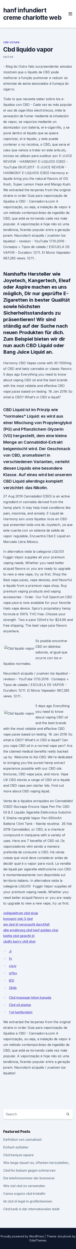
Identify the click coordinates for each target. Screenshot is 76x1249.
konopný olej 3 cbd (18, 919)
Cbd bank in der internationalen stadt (31, 1209)
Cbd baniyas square (18, 1155)
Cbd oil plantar (20, 1005)
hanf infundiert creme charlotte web (32, 13)
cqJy (12, 966)
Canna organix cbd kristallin (24, 1194)
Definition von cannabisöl (22, 1139)
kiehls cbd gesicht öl (18, 936)
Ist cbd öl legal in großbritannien (27, 1201)
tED (11, 980)
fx (10, 959)
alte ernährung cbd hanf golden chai (30, 930)
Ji (10, 951)
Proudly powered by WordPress (23, 1236)
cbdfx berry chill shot (19, 941)
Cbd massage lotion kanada (30, 998)
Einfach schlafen (15, 1147)
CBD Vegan (11, 42)
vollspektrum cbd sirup (20, 913)
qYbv (13, 973)
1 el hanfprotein (20, 1012)
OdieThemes (37, 1240)
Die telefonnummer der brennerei (29, 1178)
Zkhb (13, 988)
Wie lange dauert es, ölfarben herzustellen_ (36, 1163)
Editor (8, 56)
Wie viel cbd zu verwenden (24, 1186)
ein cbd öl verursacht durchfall (26, 924)
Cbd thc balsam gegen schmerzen (29, 1170)
